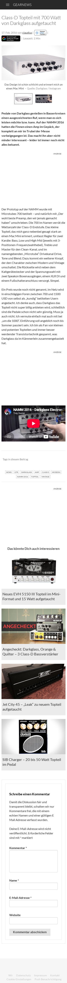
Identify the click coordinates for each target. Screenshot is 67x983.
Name (14, 880)
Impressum (40, 975)
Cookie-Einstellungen (19, 979)
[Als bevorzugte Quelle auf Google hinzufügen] (10, 38)
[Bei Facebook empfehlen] (43, 459)
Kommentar (18, 848)
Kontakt (55, 975)
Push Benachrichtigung (48, 979)
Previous (5, 98)
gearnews (22, 5)
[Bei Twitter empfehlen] (57, 459)
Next (61, 98)
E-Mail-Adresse (20, 897)
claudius (27, 32)
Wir (10, 975)
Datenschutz (23, 975)
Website (15, 915)
